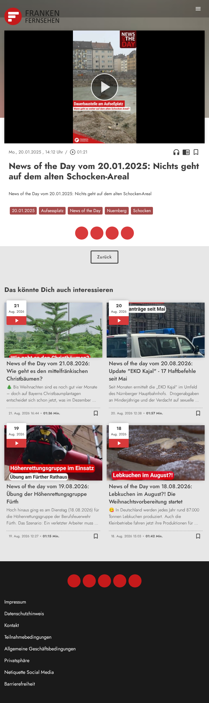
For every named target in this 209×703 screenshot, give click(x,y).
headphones (176, 152)
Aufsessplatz (52, 210)
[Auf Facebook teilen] (81, 233)
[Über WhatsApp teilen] (112, 233)
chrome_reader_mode (186, 152)
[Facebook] (74, 580)
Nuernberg (117, 210)
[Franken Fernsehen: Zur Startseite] (32, 16)
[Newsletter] (135, 580)
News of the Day (85, 210)
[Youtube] (104, 580)
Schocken (142, 210)
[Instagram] (89, 580)
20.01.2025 (23, 210)
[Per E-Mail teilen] (127, 233)
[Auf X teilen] (96, 233)
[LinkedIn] (119, 580)
